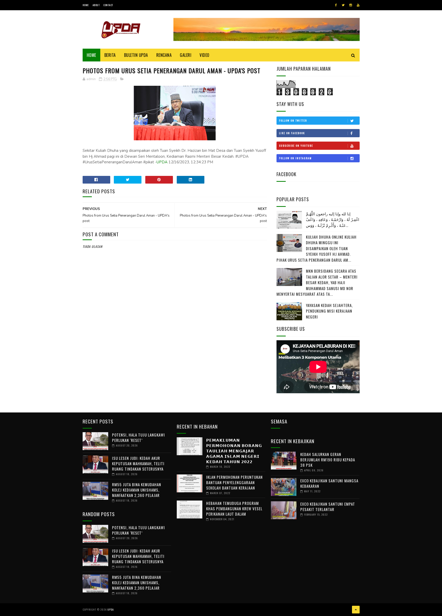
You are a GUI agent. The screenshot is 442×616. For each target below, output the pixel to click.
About (96, 5)
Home (86, 5)
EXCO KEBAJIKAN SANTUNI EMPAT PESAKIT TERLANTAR (327, 506)
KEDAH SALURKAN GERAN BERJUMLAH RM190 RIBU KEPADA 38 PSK (327, 459)
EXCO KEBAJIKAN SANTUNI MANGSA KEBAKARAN (329, 483)
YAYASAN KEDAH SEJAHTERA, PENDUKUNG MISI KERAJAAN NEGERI (329, 311)
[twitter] (343, 5)
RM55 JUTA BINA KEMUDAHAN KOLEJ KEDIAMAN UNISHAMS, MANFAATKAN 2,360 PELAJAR (136, 490)
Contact (108, 5)
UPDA (162, 162)
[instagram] (351, 5)
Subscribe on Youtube (296, 145)
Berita (110, 55)
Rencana (164, 55)
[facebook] (336, 5)
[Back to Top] (356, 609)
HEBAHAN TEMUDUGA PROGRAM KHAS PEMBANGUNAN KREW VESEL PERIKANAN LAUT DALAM (234, 508)
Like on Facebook (292, 133)
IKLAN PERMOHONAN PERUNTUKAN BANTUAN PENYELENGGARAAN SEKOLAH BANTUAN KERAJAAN (234, 482)
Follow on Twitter (293, 120)
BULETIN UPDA (136, 55)
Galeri (185, 55)
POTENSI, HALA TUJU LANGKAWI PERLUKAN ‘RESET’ (138, 437)
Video (204, 55)
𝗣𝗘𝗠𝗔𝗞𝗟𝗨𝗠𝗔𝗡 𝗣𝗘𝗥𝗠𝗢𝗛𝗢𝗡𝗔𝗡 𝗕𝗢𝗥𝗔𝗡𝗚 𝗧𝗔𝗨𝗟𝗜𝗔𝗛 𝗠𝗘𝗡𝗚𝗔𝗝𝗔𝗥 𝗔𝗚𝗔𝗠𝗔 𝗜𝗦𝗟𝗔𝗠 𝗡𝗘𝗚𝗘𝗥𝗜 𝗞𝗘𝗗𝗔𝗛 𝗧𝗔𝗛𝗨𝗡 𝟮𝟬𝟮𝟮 (234, 450)
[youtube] (358, 5)
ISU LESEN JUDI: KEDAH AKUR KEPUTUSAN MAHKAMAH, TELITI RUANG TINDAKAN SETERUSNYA (138, 463)
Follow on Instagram (295, 158)
